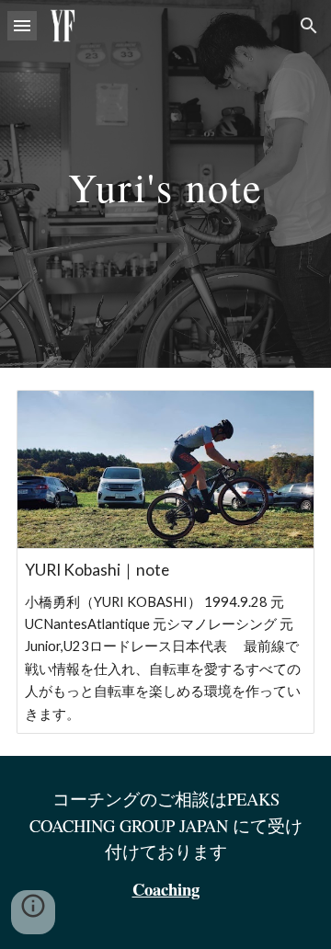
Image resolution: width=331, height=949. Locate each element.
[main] (165, 183)
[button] (22, 25)
